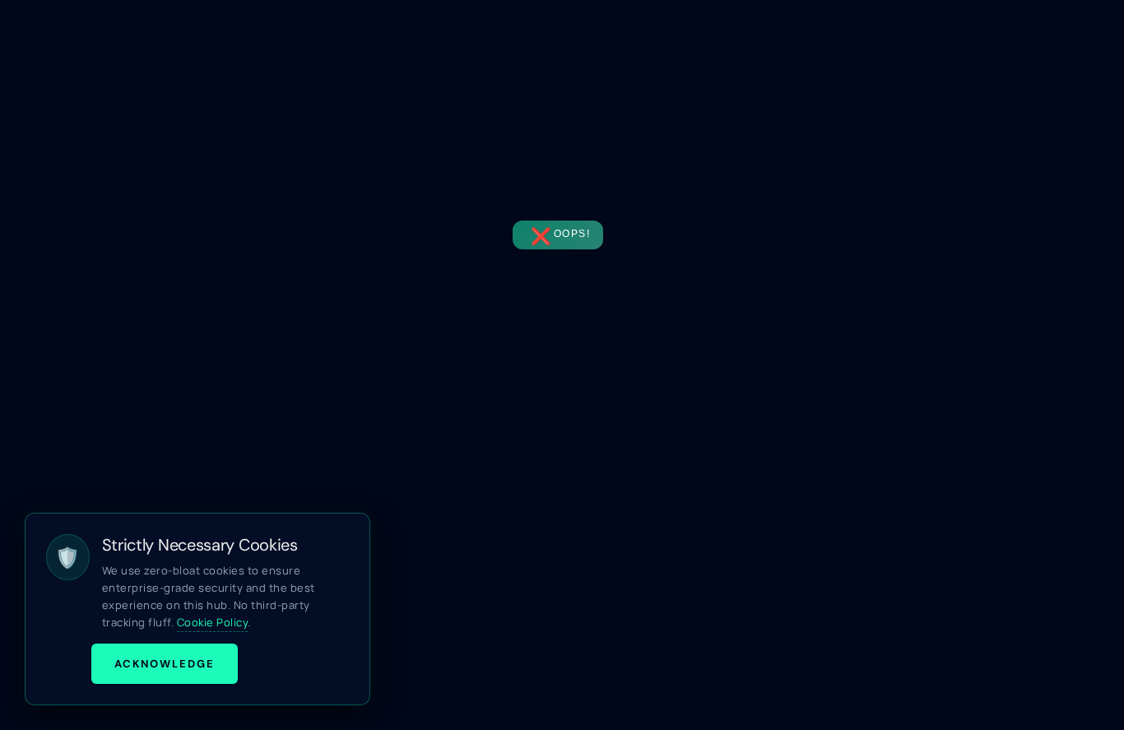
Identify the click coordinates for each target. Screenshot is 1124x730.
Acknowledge (164, 664)
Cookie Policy (212, 622)
